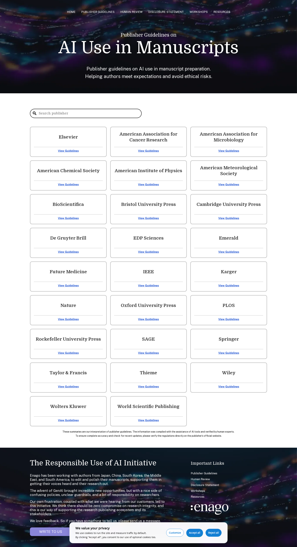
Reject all (213, 532)
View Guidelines (68, 150)
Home (71, 12)
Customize (175, 532)
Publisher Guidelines (97, 12)
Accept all (194, 532)
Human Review (131, 12)
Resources (221, 12)
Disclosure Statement (166, 12)
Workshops (199, 12)
